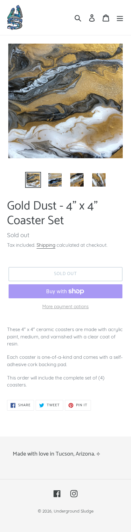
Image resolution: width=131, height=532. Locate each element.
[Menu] (120, 17)
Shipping (46, 245)
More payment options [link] (65, 306)
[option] (33, 179)
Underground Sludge (73, 511)
